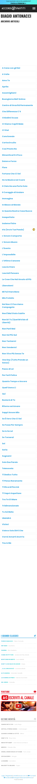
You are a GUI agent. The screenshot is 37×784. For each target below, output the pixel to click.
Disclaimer (24, 777)
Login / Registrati (6, 776)
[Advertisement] (18, 44)
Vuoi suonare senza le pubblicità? (18, 2)
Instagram (16, 777)
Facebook (8, 777)
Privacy (30, 777)
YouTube (32, 776)
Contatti (15, 776)
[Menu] (33, 8)
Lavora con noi (22, 776)
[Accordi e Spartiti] (13, 10)
